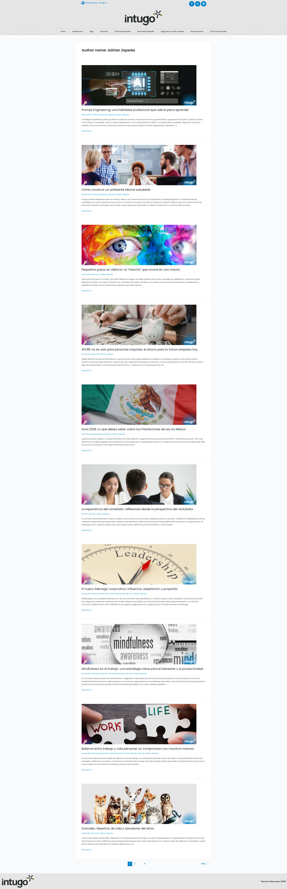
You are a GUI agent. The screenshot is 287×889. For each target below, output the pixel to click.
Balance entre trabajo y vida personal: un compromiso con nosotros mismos (138, 749)
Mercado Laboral (89, 434)
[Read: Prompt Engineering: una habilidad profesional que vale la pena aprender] (139, 85)
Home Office (124, 753)
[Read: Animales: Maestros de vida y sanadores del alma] (139, 803)
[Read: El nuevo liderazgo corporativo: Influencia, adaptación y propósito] (139, 564)
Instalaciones (77, 31)
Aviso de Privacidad (218, 31)
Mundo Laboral (107, 114)
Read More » (87, 131)
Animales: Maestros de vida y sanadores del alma (118, 828)
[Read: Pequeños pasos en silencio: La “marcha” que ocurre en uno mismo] (139, 244)
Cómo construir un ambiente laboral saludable (116, 190)
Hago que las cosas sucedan (172, 31)
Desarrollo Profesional (91, 114)
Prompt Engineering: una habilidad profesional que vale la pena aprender (135, 110)
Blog (91, 31)
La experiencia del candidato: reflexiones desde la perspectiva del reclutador (137, 509)
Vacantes (104, 31)
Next (204, 863)
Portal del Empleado (145, 31)
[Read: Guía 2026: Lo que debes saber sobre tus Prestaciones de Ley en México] (139, 404)
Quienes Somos (197, 31)
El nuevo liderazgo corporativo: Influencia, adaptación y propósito (130, 589)
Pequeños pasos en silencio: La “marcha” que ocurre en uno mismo (131, 270)
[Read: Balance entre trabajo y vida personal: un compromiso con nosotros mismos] (139, 724)
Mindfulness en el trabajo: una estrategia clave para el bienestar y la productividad (142, 669)
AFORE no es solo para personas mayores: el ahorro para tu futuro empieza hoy (140, 349)
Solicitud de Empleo (123, 31)
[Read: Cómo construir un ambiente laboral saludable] (139, 165)
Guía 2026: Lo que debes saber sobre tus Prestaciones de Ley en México (134, 429)
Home (63, 31)
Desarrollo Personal (90, 274)
